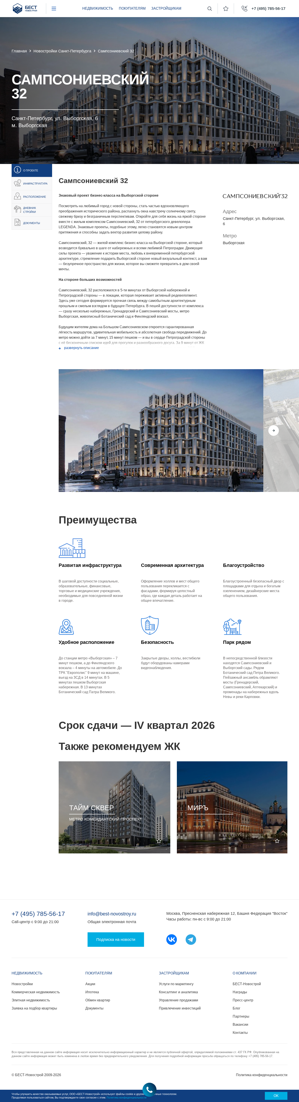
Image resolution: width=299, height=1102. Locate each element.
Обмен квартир (97, 1000)
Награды (240, 992)
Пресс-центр (243, 1000)
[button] (254, 430)
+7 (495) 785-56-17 (38, 914)
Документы (94, 1008)
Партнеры (241, 1016)
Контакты (240, 1032)
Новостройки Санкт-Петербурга (62, 51)
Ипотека (92, 992)
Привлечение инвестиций (180, 1008)
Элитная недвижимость (31, 1000)
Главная (19, 51)
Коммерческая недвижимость (36, 992)
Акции (90, 984)
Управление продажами (178, 1000)
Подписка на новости (115, 939)
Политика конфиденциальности (261, 1075)
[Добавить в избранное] (159, 841)
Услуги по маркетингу (176, 984)
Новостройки (22, 984)
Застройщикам (166, 8)
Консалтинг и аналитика (178, 992)
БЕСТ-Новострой (247, 984)
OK (276, 1096)
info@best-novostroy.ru (112, 914)
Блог (236, 1008)
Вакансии (240, 1024)
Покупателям (132, 8)
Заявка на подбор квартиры (34, 1008)
